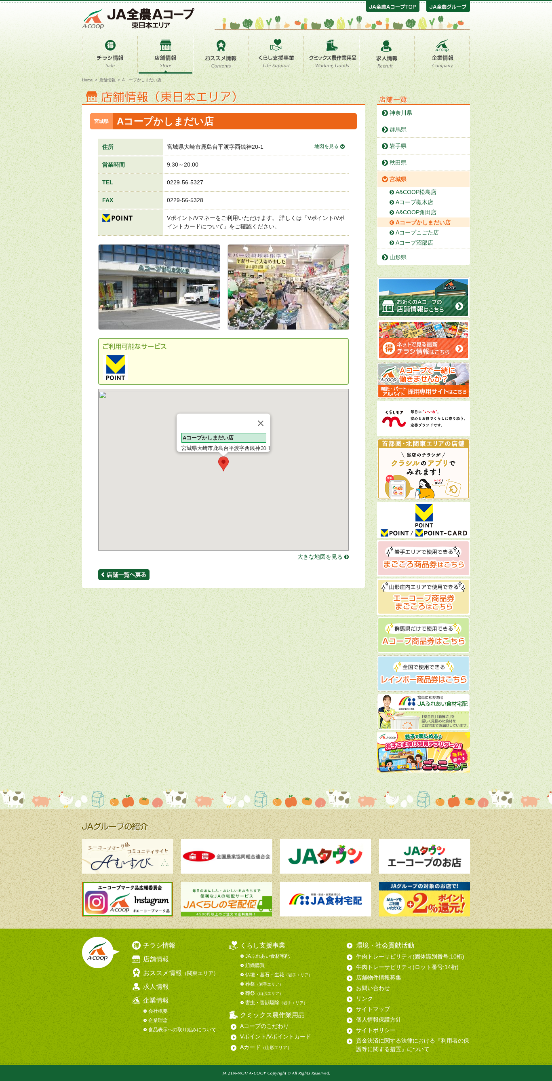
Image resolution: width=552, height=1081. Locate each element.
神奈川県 (401, 113)
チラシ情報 (110, 56)
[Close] (260, 423)
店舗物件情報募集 (378, 977)
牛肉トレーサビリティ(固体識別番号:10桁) (410, 956)
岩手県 (398, 146)
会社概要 (158, 1011)
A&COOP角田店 (416, 212)
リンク (364, 998)
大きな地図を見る (320, 556)
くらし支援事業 (276, 56)
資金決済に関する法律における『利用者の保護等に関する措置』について (412, 1044)
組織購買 (255, 965)
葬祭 (264, 984)
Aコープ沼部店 (414, 242)
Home (87, 80)
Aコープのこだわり (264, 1026)
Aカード (266, 1047)
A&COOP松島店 (416, 192)
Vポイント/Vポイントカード (275, 1036)
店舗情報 (165, 56)
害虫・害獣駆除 (276, 1002)
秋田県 (398, 162)
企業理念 (158, 1020)
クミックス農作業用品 (331, 56)
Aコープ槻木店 (414, 202)
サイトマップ (373, 1009)
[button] (223, 463)
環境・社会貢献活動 (385, 945)
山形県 (398, 257)
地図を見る (326, 146)
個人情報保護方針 (378, 1019)
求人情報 (387, 56)
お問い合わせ (373, 988)
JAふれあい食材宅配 (267, 956)
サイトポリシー (376, 1030)
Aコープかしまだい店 (423, 222)
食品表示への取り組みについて (182, 1029)
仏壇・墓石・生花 (278, 975)
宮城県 (398, 179)
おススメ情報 (221, 56)
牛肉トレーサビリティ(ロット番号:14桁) (407, 967)
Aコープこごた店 (417, 232)
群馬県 (398, 129)
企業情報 (442, 56)
